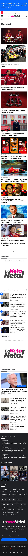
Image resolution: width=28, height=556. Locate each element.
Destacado (4, 494)
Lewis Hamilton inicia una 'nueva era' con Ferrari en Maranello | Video (12, 134)
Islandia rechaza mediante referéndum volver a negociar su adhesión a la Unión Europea (18, 329)
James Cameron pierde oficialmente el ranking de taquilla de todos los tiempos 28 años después (14, 391)
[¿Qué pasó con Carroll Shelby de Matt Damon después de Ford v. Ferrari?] (14, 211)
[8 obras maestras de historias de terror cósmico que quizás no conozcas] (23, 478)
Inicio (3, 19)
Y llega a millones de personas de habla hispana (14, 260)
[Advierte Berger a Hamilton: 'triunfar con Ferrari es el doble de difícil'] (14, 77)
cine (10, 489)
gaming (8, 496)
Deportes (19, 491)
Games (3, 496)
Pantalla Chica (17, 502)
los (5, 499)
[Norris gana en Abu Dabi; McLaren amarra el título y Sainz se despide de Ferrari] (14, 145)
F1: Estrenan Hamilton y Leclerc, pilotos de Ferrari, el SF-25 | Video (13, 111)
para (12, 504)
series (3, 509)
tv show (3, 514)
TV (20, 512)
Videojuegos (13, 514)
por (21, 504)
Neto (5, 41)
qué (25, 504)
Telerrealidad (20, 509)
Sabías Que (18, 507)
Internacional (21, 496)
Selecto (24, 507)
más (9, 499)
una (8, 514)
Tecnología (8, 509)
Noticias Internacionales (7, 502)
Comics (14, 489)
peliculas (16, 504)
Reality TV (12, 507)
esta (9, 494)
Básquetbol (4, 489)
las (2, 499)
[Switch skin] (26, 16)
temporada (10, 512)
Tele (14, 509)
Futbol (20, 494)
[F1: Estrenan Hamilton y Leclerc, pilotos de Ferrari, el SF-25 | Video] (14, 99)
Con (19, 489)
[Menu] (2, 16)
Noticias (19, 499)
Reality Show (4, 507)
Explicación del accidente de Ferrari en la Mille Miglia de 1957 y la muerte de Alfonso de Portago (13, 200)
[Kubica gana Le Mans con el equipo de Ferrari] (13, 53)
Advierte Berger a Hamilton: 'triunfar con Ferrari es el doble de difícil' (12, 88)
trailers (16, 512)
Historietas (14, 496)
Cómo (10, 491)
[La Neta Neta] (14, 16)
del (14, 491)
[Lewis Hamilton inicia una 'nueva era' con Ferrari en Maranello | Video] (14, 122)
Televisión (4, 512)
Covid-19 (24, 489)
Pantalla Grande (5, 504)
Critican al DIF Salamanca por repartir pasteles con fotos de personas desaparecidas (17, 322)
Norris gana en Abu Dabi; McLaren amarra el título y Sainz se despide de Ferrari (13, 157)
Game (24, 494)
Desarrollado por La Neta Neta (18, 549)
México (13, 499)
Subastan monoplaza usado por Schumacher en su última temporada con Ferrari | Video (14, 180)
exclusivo (14, 494)
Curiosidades (4, 491)
